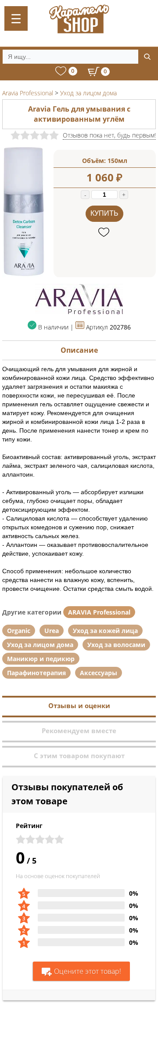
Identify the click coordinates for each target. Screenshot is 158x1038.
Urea (51, 630)
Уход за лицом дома (40, 644)
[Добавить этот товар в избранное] (104, 232)
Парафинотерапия (36, 673)
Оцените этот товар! (87, 971)
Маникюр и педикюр (41, 659)
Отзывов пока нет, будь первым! (109, 135)
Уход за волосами (116, 644)
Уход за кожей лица (105, 630)
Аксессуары (98, 673)
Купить (104, 213)
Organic (18, 630)
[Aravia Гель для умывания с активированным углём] (23, 275)
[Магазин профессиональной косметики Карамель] (79, 18)
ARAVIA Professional (99, 612)
